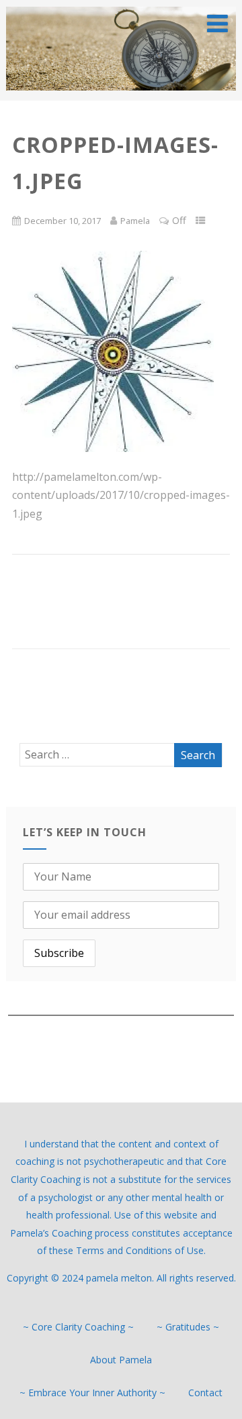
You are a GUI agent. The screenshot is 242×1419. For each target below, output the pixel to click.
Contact (205, 1392)
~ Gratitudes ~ (188, 1326)
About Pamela (121, 1359)
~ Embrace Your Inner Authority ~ (92, 1392)
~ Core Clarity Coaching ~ (78, 1326)
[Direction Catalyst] (121, 93)
